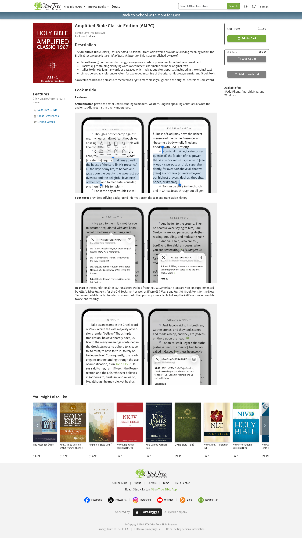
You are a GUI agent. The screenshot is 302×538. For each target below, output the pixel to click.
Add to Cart (248, 38)
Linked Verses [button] (46, 122)
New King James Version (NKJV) (126, 446)
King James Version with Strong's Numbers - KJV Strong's (72, 448)
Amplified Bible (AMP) (100, 445)
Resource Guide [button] (47, 110)
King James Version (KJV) (156, 446)
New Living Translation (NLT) (216, 446)
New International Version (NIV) (242, 446)
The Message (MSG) (44, 445)
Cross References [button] (48, 116)
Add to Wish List (248, 74)
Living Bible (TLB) (184, 445)
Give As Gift (248, 59)
